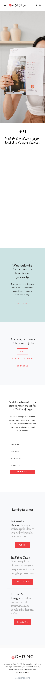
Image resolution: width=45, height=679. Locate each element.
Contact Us (22, 366)
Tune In (22, 545)
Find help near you (22, 672)
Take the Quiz (22, 303)
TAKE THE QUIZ (22, 581)
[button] (5, 5)
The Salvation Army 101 (22, 359)
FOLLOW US (22, 622)
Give (22, 351)
